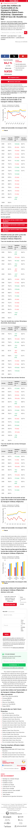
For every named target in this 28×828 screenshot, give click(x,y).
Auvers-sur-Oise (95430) (8, 704)
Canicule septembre (7, 792)
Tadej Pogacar (6, 794)
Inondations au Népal (8, 784)
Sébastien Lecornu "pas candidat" (11, 790)
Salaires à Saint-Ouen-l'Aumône (10, 730)
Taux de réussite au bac (20, 64)
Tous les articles (11, 805)
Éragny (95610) (6, 706)
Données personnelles (6, 807)
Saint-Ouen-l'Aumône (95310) (10, 696)
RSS (17, 805)
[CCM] (20, 817)
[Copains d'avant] (7, 823)
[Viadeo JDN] (20, 823)
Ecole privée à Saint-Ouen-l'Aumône (12, 738)
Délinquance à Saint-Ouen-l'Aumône (12, 717)
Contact (5, 805)
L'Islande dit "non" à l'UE (8, 786)
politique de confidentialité (18, 647)
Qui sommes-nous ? (5, 804)
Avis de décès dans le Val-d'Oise (10, 715)
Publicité (25, 804)
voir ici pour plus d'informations (17, 687)
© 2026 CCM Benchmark (14, 810)
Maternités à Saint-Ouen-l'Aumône (11, 740)
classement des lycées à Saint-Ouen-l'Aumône (14, 23)
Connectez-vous (23, 628)
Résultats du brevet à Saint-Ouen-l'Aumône (13, 754)
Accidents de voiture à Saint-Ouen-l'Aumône (14, 725)
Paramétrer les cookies (16, 807)
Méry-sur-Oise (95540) (8, 702)
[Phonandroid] (20, 826)
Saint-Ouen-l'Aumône (8, 713)
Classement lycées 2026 (10, 3)
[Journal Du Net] (7, 820)
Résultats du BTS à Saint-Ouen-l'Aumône (13, 756)
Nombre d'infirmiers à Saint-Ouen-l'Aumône (14, 723)
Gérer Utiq (24, 807)
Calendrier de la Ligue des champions (12, 796)
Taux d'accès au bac (19, 67)
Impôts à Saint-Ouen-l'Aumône (10, 734)
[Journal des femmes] (7, 817)
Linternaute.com (7, 765)
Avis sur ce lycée (18, 69)
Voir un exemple (21, 765)
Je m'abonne (13, 665)
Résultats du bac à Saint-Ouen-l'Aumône (13, 753)
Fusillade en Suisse (7, 782)
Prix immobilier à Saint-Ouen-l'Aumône (12, 742)
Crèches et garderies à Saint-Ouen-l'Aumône (14, 736)
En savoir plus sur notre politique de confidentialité (12, 667)
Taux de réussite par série (20, 66)
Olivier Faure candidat (8, 788)
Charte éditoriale (18, 804)
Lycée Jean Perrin (12, 35)
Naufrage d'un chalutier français (10, 779)
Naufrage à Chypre (7, 780)
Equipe (12, 804)
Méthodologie (8, 74)
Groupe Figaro (18, 808)
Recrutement (21, 805)
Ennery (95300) (6, 700)
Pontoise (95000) (7, 698)
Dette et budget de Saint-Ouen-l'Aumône (13, 732)
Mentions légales (10, 808)
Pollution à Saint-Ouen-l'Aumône (11, 719)
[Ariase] (7, 826)
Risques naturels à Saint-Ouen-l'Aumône (13, 721)
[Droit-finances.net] (20, 820)
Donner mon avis (10, 604)
